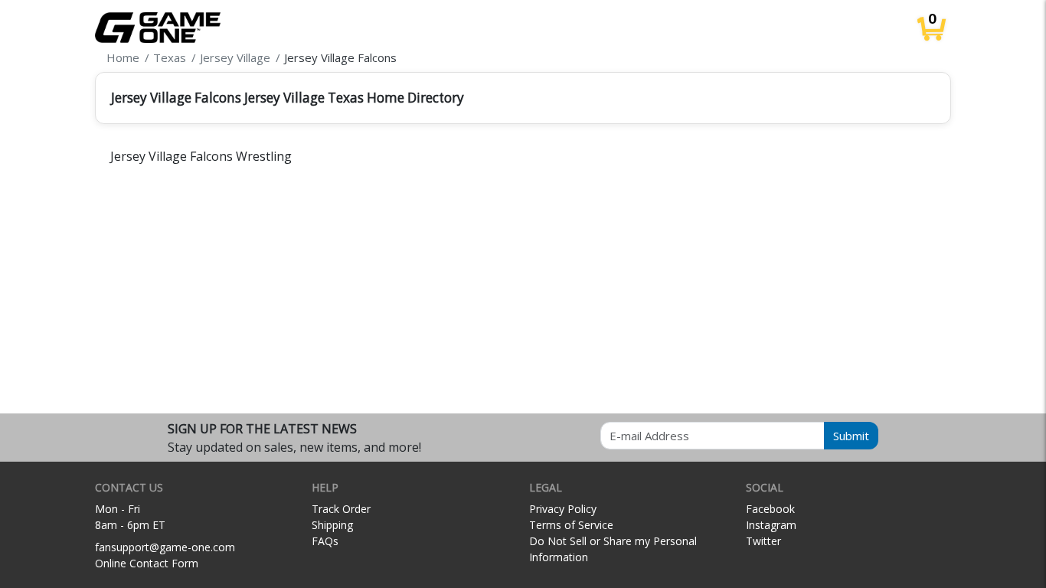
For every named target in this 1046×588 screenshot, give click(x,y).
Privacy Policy (563, 508)
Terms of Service (571, 525)
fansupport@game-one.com (165, 547)
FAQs (325, 541)
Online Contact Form (146, 563)
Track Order (341, 508)
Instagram (771, 525)
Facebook (770, 508)
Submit (851, 435)
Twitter (763, 541)
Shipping (332, 525)
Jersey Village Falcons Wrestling (201, 156)
